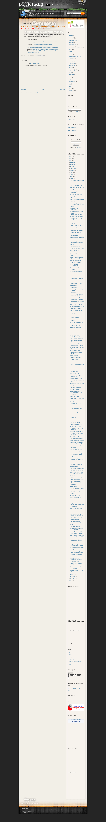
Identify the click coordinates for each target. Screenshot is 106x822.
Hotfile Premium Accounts (75, 56)
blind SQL (72, 313)
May (71, 176)
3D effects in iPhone (75, 495)
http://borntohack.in (54, 809)
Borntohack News (73, 40)
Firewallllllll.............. (75, 414)
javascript (71, 90)
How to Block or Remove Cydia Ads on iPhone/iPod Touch (77, 205)
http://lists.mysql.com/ (36, 42)
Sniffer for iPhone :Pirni (76, 304)
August (72, 170)
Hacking (71, 54)
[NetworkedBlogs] (76, 719)
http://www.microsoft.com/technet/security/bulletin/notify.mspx (42, 47)
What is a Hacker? (74, 466)
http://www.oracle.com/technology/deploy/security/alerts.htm (42, 41)
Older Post (62, 89)
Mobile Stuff (72, 63)
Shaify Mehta (68, 809)
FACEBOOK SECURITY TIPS (77, 248)
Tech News (71, 68)
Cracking (71, 42)
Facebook (71, 46)
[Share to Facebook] (43, 55)
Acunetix (72, 501)
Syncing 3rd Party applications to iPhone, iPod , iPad (76, 540)
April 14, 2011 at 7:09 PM (35, 63)
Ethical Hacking (72, 44)
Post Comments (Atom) (32, 92)
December (73, 162)
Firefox (70, 49)
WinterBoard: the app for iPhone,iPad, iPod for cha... (76, 403)
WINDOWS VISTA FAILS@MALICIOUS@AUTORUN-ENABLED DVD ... (77, 364)
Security (71, 67)
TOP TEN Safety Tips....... (76, 412)
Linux (70, 60)
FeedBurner (79, 147)
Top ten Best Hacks (75, 475)
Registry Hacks (72, 65)
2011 (70, 160)
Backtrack (71, 38)
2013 (70, 156)
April (71, 178)
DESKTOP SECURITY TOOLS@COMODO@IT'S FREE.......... (76, 352)
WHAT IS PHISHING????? (76, 389)
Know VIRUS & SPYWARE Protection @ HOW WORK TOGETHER (77, 428)
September (73, 168)
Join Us (66, 4)
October (72, 166)
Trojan (70, 72)
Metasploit (71, 61)
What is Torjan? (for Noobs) (77, 383)
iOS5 (70, 84)
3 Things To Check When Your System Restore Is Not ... (76, 196)
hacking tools (72, 81)
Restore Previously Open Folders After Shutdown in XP (77, 380)
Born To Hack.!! (31, 4)
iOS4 (70, 83)
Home (48, 4)
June (71, 174)
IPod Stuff (71, 58)
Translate (78, 111)
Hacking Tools (82, 4)
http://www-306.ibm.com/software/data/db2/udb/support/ (46, 49)
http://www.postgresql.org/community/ (42, 44)
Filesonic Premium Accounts (76, 47)
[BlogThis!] (40, 55)
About (53, 4)
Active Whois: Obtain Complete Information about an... (76, 483)
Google (70, 51)
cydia (70, 79)
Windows (71, 76)
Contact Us (59, 4)
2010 (70, 580)
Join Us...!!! (71, 657)
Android (71, 35)
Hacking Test (74, 4)
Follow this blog (76, 721)
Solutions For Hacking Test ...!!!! (76, 661)
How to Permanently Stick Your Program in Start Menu (76, 340)
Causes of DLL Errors (75, 331)
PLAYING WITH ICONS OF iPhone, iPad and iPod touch (76, 218)
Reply (26, 67)
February (72, 576)
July (71, 172)
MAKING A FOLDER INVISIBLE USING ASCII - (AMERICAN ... (76, 393)
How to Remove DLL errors (76, 368)
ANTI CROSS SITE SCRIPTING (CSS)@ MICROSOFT (75, 375)
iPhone (70, 88)
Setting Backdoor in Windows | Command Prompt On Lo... (76, 560)
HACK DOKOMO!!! (74, 512)
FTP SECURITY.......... (75, 285)
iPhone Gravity (73, 486)
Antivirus (71, 37)
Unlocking (71, 74)
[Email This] (39, 55)
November (73, 164)
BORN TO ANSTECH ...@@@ (77, 440)
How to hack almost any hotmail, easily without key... (76, 454)
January (72, 578)
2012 (70, 158)
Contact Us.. (71, 656)
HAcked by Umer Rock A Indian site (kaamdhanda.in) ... (76, 417)
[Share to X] (42, 55)
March (72, 574)
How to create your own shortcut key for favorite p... (76, 459)
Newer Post (23, 89)
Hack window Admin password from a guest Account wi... (76, 408)
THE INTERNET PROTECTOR (77, 333)
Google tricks (73, 506)
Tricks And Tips (72, 70)
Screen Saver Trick (74, 396)
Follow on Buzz (71, 119)
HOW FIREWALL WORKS (76, 424)
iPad (70, 86)
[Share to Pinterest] (44, 55)
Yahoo (70, 77)
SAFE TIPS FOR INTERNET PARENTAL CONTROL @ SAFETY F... (76, 433)
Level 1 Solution (72, 127)
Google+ (71, 53)
